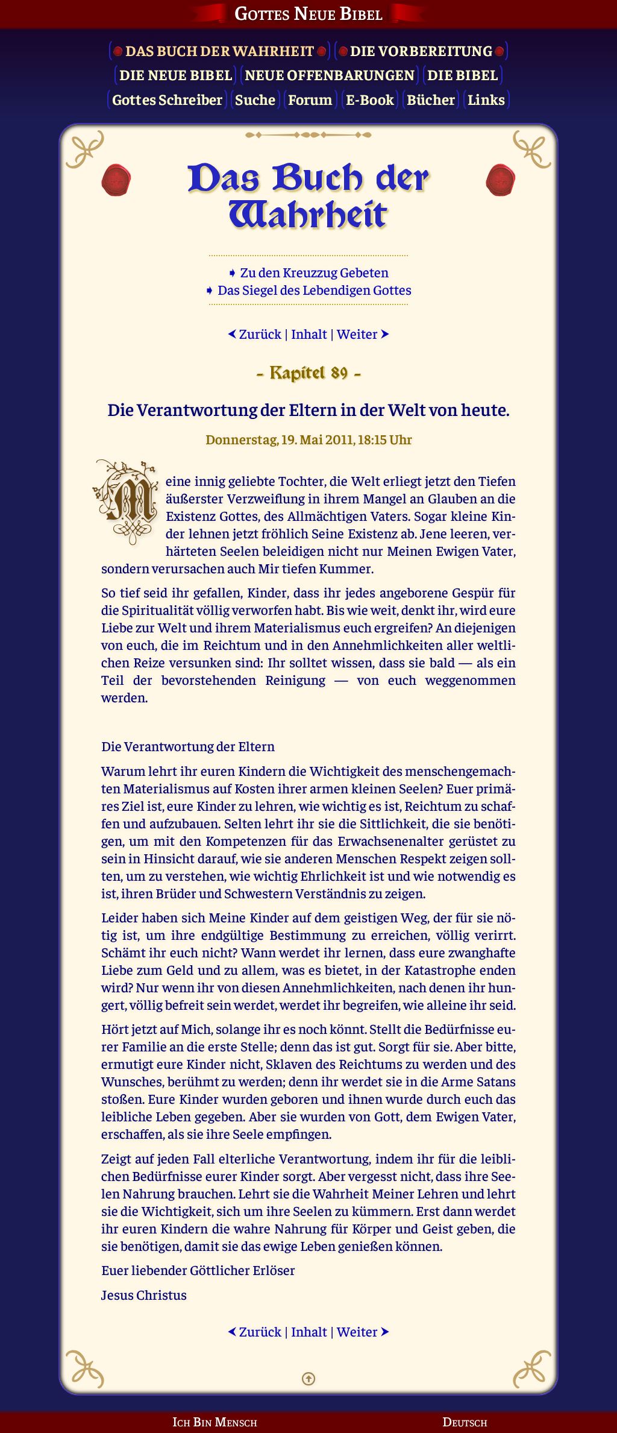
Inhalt (309, 333)
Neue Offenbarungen (330, 74)
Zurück (254, 333)
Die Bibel (462, 74)
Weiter (363, 333)
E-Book (370, 98)
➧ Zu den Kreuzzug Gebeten (309, 271)
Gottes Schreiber (167, 98)
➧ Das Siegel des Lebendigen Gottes (309, 289)
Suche (255, 98)
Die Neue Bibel (176, 74)
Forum (310, 98)
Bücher (431, 98)
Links (486, 98)
